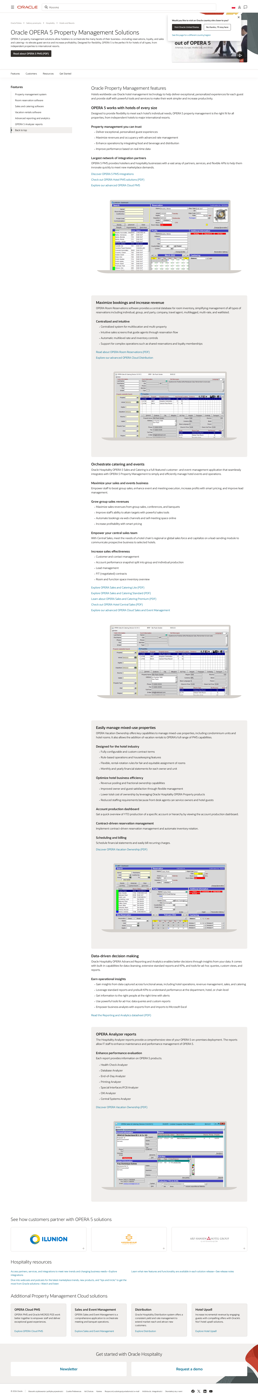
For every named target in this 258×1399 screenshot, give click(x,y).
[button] (12, 7)
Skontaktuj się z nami (173, 1391)
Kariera (99, 1391)
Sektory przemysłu (33, 23)
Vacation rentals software (28, 112)
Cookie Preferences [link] (73, 1391)
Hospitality (50, 23)
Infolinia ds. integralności (152, 1391)
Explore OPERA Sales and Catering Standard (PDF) (121, 593)
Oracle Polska (16, 23)
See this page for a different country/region (191, 35)
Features (15, 73)
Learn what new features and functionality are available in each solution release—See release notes (182, 1271)
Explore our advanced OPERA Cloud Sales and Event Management (130, 610)
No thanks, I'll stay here (217, 27)
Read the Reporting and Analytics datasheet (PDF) (121, 1015)
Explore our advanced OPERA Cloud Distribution (124, 357)
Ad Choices (88, 1391)
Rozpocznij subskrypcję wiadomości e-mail (122, 1391)
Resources (48, 73)
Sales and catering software (29, 106)
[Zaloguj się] (239, 7)
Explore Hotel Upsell (206, 1331)
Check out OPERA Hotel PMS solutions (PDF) (117, 179)
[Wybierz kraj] (233, 7)
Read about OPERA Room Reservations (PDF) (123, 352)
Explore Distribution (145, 1331)
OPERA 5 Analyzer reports (29, 124)
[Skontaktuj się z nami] (245, 7)
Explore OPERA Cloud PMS (28, 1331)
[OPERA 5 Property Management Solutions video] (209, 41)
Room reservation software (29, 100)
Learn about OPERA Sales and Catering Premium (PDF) (123, 599)
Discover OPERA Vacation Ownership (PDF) (121, 849)
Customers (31, 73)
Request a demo (189, 1369)
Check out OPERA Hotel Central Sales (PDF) (117, 604)
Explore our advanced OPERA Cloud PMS (115, 185)
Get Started (65, 73)
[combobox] (129, 7)
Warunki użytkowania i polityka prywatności (45, 1391)
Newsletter (68, 1369)
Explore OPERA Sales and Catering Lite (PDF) (117, 587)
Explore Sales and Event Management (94, 1331)
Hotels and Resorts (67, 23)
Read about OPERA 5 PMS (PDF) (31, 53)
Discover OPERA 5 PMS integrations (112, 174)
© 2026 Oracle (16, 1391)
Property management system (30, 94)
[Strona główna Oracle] (27, 7)
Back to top (21, 130)
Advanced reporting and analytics (32, 118)
